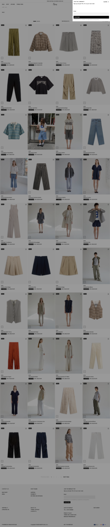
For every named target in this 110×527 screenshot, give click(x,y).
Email (75, 11)
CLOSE (105, 1)
